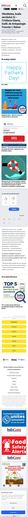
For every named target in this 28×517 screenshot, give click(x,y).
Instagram (14, 331)
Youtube (14, 336)
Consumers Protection (8, 316)
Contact (14, 384)
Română (17, 515)
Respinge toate (13, 503)
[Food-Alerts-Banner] (14, 448)
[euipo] (14, 360)
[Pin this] (4, 223)
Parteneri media (14, 390)
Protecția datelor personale (14, 375)
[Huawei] (21, 9)
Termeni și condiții (14, 372)
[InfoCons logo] (6, 5)
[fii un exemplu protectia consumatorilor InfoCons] (14, 475)
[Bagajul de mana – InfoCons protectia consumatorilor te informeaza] (14, 101)
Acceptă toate (13, 512)
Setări (13, 507)
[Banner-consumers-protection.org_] (14, 422)
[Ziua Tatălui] (14, 72)
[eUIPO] (22, 360)
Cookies (14, 381)
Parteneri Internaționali (14, 393)
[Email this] (4, 219)
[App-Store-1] (14, 9)
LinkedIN (14, 341)
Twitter (14, 346)
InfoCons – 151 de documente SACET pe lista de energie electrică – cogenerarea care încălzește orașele (13, 149)
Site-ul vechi (14, 387)
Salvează (14, 209)
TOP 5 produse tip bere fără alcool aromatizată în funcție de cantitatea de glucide (11, 306)
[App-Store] (7, 9)
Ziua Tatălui (4, 84)
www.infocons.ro (11, 229)
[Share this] (9, 219)
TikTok (14, 350)
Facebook (14, 327)
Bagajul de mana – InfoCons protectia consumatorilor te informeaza (11, 116)
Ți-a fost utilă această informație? (10, 193)
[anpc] (6, 360)
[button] (16, 5)
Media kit (14, 378)
